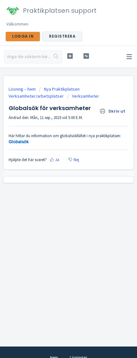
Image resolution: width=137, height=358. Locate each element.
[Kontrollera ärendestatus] (86, 56)
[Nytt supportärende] (70, 56)
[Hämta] (57, 175)
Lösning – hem (23, 89)
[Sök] (56, 56)
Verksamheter (85, 96)
